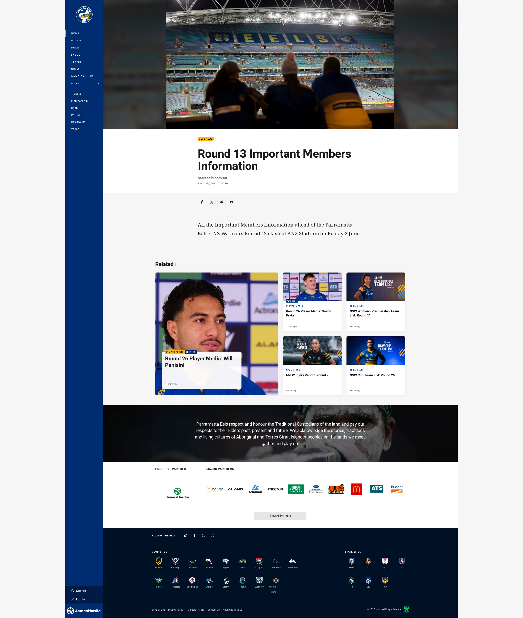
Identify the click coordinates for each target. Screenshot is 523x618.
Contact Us (214, 609)
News (75, 33)
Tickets (76, 93)
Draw (75, 47)
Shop (74, 108)
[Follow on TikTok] (185, 535)
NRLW (75, 69)
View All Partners (280, 516)
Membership (79, 101)
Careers (192, 609)
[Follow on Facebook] (194, 535)
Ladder (77, 54)
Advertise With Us (232, 609)
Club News (205, 139)
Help (201, 609)
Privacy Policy (175, 609)
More (75, 83)
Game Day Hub (82, 76)
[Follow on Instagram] (212, 535)
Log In (80, 599)
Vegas (75, 129)
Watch (76, 40)
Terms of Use (157, 609)
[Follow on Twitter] (203, 535)
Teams (76, 61)
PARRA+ (76, 115)
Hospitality (78, 121)
